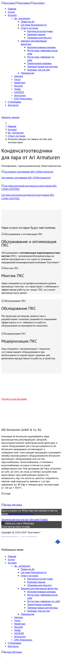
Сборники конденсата (39, 37)
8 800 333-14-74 (52, 111)
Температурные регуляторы (42, 66)
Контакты (13, 105)
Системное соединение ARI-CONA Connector (26, 177)
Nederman (19, 82)
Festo (17, 79)
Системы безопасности (34, 24)
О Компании (14, 101)
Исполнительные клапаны (41, 47)
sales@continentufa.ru (21, 513)
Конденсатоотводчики (40, 31)
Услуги (11, 11)
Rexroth (18, 85)
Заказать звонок (10, 117)
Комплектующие (36, 34)
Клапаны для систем (38, 69)
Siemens (18, 76)
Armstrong (20, 95)
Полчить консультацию (14, 399)
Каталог (12, 15)
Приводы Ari (27, 21)
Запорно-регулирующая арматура (39, 588)
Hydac (17, 89)
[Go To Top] (1, 655)
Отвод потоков (29, 28)
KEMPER (19, 92)
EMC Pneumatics (23, 98)
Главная (12, 8)
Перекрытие (27, 72)
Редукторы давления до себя (43, 601)
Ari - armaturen (22, 18)
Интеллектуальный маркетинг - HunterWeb (39, 542)
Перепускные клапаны (39, 63)
